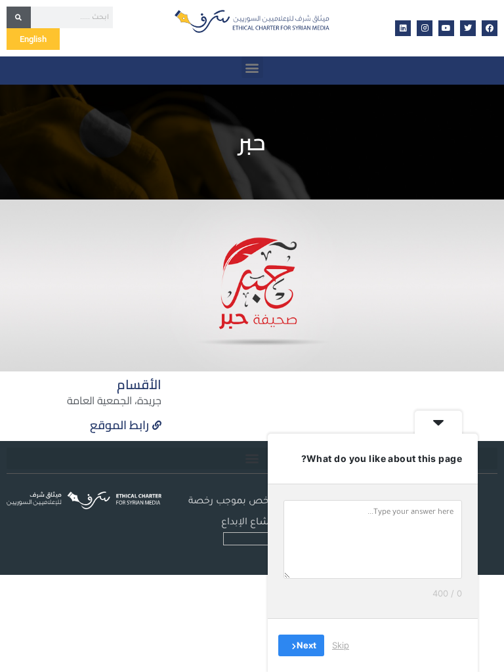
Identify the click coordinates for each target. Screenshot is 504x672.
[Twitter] (468, 28)
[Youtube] (446, 28)
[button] (252, 67)
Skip (340, 645)
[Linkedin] (403, 28)
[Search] (19, 17)
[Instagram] (424, 28)
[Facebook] (489, 28)
